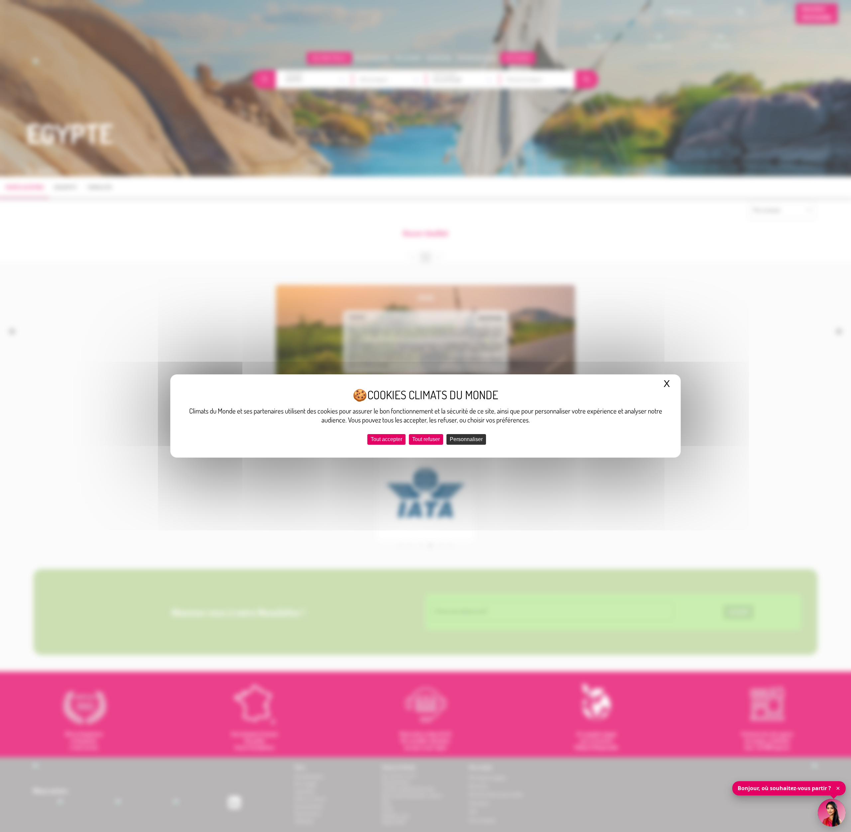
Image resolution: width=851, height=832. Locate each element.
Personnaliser (466, 439)
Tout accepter (386, 439)
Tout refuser (426, 439)
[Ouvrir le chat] (832, 813)
